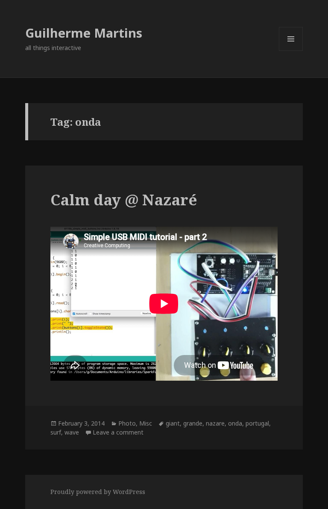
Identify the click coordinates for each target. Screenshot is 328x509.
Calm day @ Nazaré (123, 199)
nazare (215, 423)
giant (173, 423)
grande (192, 423)
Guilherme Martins (83, 32)
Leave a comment (118, 432)
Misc (145, 423)
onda (235, 423)
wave (71, 432)
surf (55, 432)
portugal (257, 423)
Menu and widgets (291, 50)
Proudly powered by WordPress (97, 492)
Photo (127, 423)
